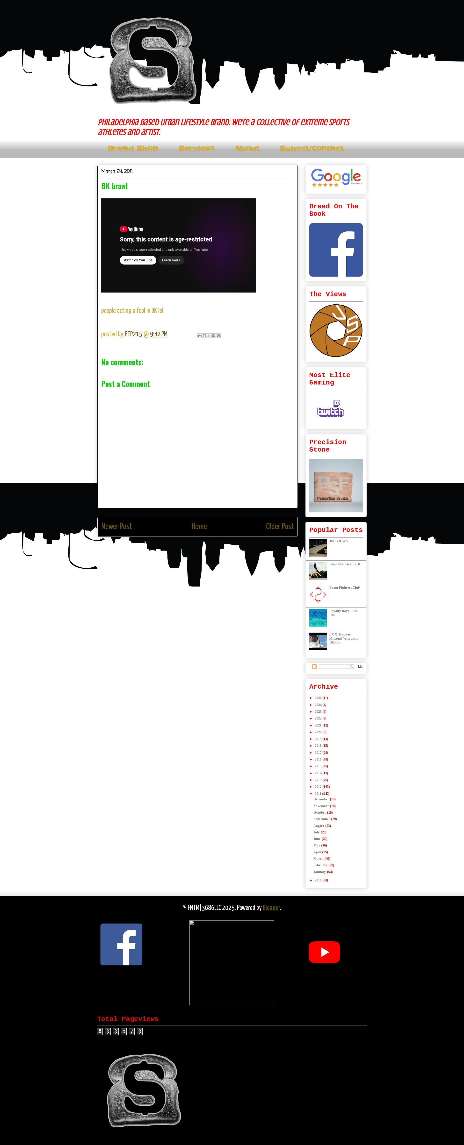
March (319, 858)
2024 (318, 705)
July (317, 832)
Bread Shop (133, 148)
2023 (318, 711)
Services (197, 148)
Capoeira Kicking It (344, 564)
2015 (318, 766)
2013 (318, 780)
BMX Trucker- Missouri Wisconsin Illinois (343, 638)
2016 (318, 759)
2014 (318, 773)
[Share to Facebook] (213, 335)
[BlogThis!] (204, 335)
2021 (318, 725)
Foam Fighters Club (344, 587)
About (247, 148)
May (317, 845)
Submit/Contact (311, 148)
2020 (318, 732)
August (319, 826)
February (320, 865)
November (321, 806)
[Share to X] (209, 335)
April (317, 852)
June (317, 839)
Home (199, 527)
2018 (318, 745)
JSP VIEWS (338, 541)
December (321, 799)
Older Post (280, 527)
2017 (318, 752)
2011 (318, 794)
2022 (318, 718)
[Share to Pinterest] (218, 335)
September (322, 819)
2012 (318, 787)
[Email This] (199, 335)
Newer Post (116, 527)
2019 (318, 739)
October (320, 812)
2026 (318, 698)
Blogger (271, 908)
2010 (318, 880)
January (320, 872)
